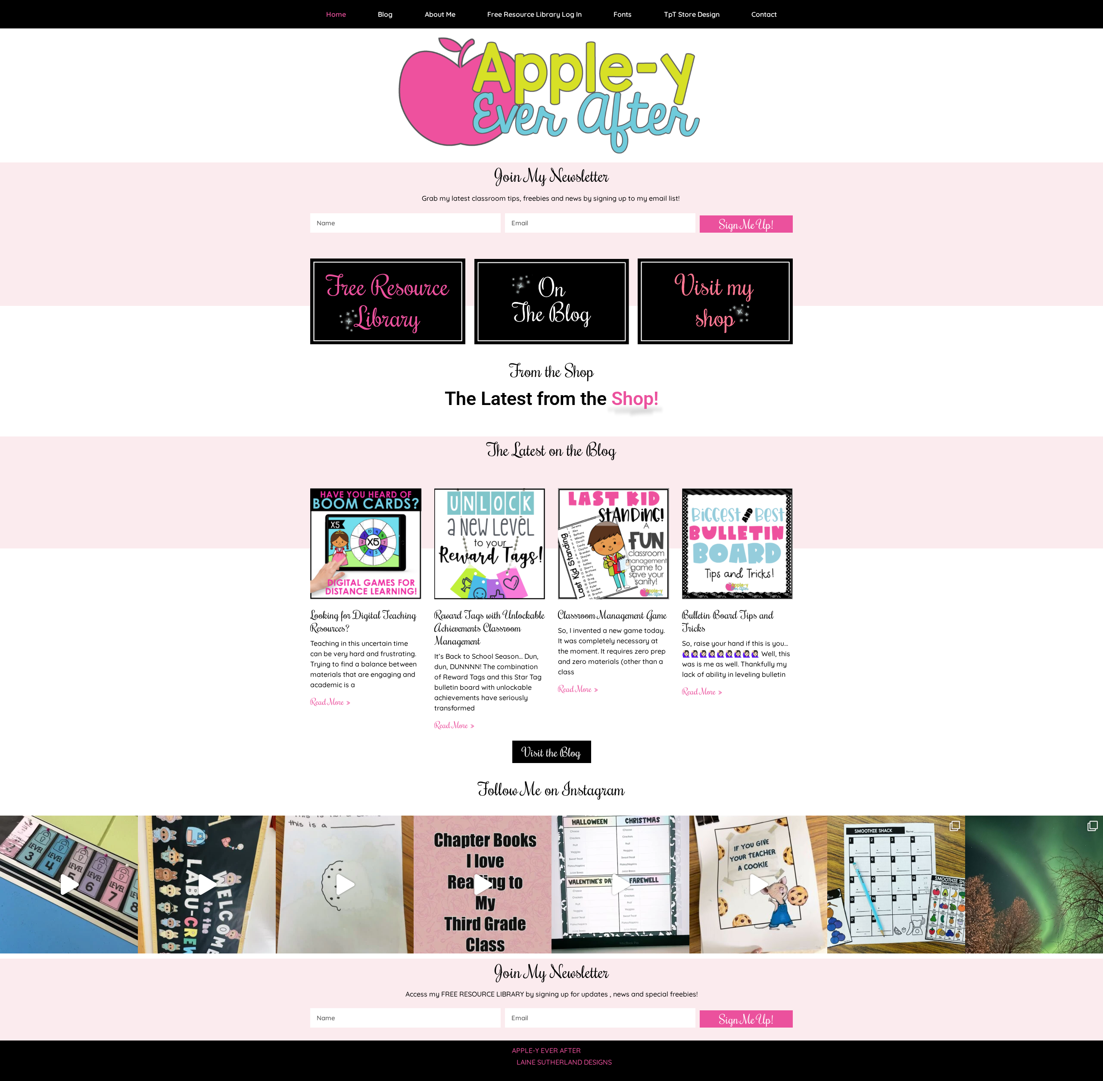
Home (336, 14)
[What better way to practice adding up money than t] (896, 884)
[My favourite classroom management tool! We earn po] (69, 884)
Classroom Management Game (612, 614)
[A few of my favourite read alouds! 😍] (483, 884)
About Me (440, 14)
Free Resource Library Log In (534, 14)
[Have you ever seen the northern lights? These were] (1034, 884)
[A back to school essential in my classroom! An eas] (620, 884)
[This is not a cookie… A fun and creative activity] (345, 884)
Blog (385, 14)
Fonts (623, 14)
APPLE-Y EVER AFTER (546, 1050)
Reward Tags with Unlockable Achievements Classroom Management (489, 627)
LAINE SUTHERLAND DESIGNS (564, 1062)
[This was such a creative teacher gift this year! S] (758, 884)
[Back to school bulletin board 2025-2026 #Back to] (207, 884)
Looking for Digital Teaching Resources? (363, 620)
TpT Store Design (692, 14)
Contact (764, 14)
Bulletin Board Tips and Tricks (728, 620)
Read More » (330, 701)
